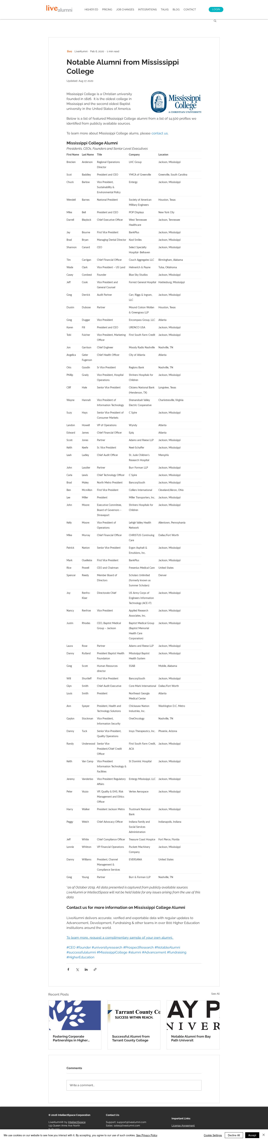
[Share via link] (95, 969)
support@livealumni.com (131, 1122)
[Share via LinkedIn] (86, 969)
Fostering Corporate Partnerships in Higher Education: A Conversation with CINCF (73, 1038)
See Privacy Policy (146, 1135)
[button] (215, 20)
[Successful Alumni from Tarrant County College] (134, 1015)
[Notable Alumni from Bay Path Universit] (193, 1015)
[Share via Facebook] (68, 969)
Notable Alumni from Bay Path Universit (191, 1038)
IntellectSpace (77, 1122)
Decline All (234, 1135)
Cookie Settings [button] (213, 1135)
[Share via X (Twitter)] (77, 969)
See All (215, 993)
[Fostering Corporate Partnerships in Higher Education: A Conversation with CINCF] (74, 1015)
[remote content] (134, 518)
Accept (252, 1135)
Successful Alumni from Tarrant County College (131, 1038)
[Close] (263, 1135)
